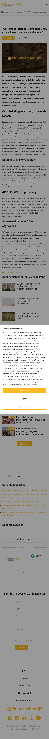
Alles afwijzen (24, 407)
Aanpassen (24, 399)
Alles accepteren (24, 390)
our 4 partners (14, 333)
